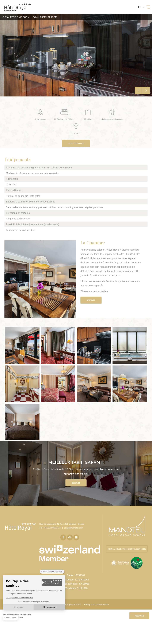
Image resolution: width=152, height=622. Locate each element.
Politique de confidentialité (96, 604)
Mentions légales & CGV (69, 604)
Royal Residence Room (16, 17)
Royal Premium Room (45, 17)
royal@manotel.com (73, 528)
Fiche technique (76, 143)
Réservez (139, 616)
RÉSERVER (91, 300)
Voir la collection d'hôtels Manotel (127, 549)
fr (139, 7)
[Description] (22, 346)
